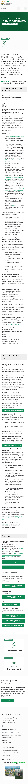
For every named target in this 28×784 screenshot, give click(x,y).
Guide (5, 81)
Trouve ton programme (8, 747)
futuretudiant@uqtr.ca (14, 324)
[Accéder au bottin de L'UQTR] (22, 8)
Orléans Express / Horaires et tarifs (13, 567)
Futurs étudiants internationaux (10, 745)
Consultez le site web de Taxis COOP (13, 621)
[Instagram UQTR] (9, 732)
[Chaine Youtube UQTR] (6, 732)
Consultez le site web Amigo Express (13, 597)
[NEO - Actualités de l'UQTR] (12, 732)
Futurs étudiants (14, 21)
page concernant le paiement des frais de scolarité (14, 189)
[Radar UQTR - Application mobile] (18, 732)
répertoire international (18, 762)
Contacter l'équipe (8, 701)
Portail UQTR (15, 205)
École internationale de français (10, 752)
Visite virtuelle (6, 755)
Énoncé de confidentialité (7, 737)
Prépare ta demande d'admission (11, 750)
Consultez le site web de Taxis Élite (13, 625)
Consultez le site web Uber (11, 604)
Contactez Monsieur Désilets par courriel (13, 586)
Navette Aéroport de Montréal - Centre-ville (13, 562)
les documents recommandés (16, 136)
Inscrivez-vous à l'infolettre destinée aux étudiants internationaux (12, 758)
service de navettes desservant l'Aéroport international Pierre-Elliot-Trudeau (12, 554)
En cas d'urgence (17, 726)
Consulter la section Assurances (12, 445)
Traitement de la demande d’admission (12, 517)
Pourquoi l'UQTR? (7, 742)
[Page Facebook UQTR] (3, 732)
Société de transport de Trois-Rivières (13, 616)
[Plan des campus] (15, 732)
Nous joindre (7, 726)
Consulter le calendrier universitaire (13, 410)
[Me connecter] (25, 8)
